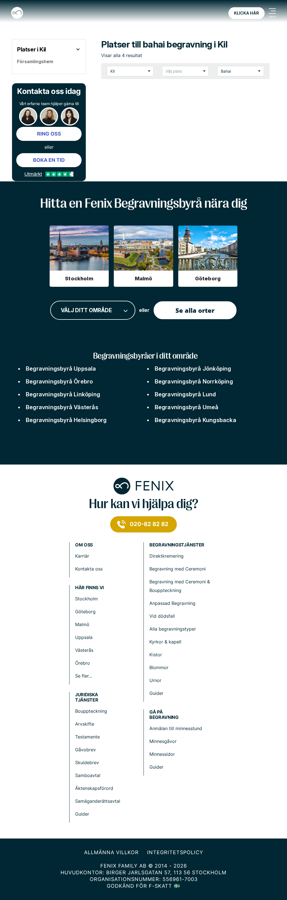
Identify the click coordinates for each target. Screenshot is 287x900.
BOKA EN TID (49, 160)
